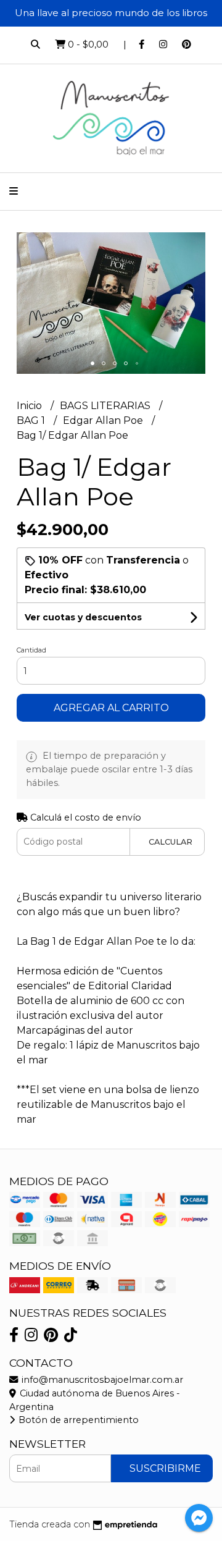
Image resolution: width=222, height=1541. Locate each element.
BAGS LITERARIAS (106, 406)
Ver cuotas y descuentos (83, 617)
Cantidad (31, 650)
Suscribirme (165, 1468)
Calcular (170, 841)
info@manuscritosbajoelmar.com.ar (101, 1379)
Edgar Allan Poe (104, 420)
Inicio (30, 406)
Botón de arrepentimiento (77, 1419)
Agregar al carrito (111, 708)
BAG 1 (32, 420)
